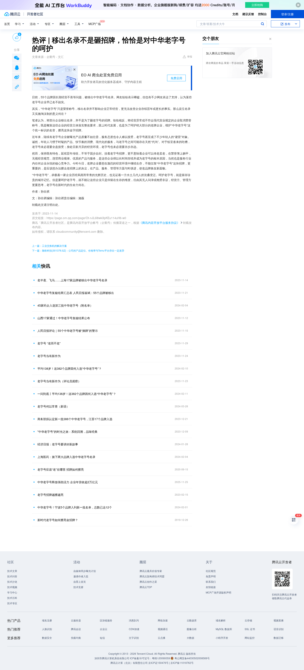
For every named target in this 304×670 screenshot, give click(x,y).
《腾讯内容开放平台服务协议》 (159, 223)
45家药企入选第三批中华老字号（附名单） (65, 305)
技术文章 (12, 571)
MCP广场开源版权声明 (218, 592)
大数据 (190, 637)
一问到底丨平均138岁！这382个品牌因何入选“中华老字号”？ (76, 394)
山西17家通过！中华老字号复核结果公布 (63, 318)
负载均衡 (76, 637)
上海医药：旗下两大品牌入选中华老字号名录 (66, 457)
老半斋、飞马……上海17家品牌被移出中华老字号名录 (72, 280)
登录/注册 (287, 14)
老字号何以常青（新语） (53, 406)
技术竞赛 (78, 587)
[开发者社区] (35, 14)
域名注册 (47, 620)
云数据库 (192, 620)
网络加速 (163, 620)
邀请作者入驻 (80, 576)
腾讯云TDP (146, 587)
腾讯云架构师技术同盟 (152, 576)
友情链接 (211, 587)
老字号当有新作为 (49, 356)
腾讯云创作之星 (148, 581)
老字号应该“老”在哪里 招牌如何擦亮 (60, 469)
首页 (7, 24)
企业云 (103, 629)
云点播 (161, 637)
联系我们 (211, 581)
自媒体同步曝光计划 (84, 571)
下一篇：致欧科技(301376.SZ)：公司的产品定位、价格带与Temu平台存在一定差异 (78, 250)
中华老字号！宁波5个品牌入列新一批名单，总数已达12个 (74, 507)
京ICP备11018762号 (182, 662)
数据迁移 (279, 637)
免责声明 (211, 576)
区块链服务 (106, 620)
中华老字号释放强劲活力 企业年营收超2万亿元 (67, 482)
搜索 (262, 24)
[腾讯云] (12, 14)
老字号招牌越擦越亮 (50, 495)
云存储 (248, 620)
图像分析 (192, 629)
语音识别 (279, 629)
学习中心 (12, 592)
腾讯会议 (76, 629)
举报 (189, 56)
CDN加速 (134, 629)
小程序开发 (222, 637)
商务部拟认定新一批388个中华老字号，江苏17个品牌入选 (74, 419)
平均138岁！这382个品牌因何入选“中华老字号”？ (69, 368)
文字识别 (134, 637)
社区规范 (211, 571)
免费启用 (176, 78)
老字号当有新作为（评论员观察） (59, 381)
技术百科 (12, 597)
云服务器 (76, 620)
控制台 (262, 14)
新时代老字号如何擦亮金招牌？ (57, 520)
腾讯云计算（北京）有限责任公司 (129, 662)
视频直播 (279, 620)
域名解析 (221, 620)
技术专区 (12, 603)
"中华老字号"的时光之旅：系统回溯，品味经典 (67, 431)
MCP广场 (95, 24)
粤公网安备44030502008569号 (192, 658)
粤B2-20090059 (161, 658)
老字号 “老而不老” (49, 343)
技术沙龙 (12, 581)
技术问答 (12, 576)
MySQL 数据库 (224, 629)
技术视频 (12, 587)
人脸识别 (47, 629)
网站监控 (250, 637)
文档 (235, 14)
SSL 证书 (250, 629)
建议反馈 (248, 14)
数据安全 (47, 637)
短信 (102, 637)
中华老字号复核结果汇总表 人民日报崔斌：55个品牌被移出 (75, 293)
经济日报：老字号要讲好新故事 (57, 444)
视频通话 (163, 629)
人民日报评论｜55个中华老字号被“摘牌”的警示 (67, 330)
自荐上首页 (79, 581)
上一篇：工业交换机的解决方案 (49, 245)
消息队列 (134, 620)
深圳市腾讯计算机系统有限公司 (112, 658)
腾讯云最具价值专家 (151, 571)
